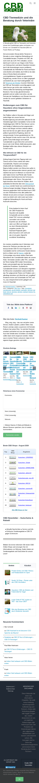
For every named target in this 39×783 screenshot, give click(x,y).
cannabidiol (28, 288)
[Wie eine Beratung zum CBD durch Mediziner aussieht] (7, 609)
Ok (19, 779)
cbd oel (9, 292)
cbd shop (14, 292)
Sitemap (10, 691)
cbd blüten (24, 290)
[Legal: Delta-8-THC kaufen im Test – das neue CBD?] (7, 600)
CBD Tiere (17, 288)
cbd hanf (30, 290)
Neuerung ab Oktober (13, 83)
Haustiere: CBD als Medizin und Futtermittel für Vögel (22, 591)
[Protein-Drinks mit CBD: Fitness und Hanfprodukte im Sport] (7, 571)
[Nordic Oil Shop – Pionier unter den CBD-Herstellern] (7, 580)
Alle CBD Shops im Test (19, 510)
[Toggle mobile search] (31, 3)
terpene (30, 292)
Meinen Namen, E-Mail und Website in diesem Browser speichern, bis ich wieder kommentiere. (17, 427)
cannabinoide (7, 290)
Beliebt (11, 565)
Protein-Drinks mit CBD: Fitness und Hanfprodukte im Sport (22, 571)
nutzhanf (25, 292)
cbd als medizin (16, 290)
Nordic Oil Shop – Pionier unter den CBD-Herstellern (22, 581)
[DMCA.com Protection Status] (10, 767)
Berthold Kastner (10, 286)
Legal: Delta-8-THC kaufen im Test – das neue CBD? (22, 600)
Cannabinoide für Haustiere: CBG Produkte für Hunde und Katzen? (15, 365)
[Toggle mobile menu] (35, 3)
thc (34, 292)
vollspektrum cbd (8, 293)
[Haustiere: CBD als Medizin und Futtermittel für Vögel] (7, 590)
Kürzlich (27, 565)
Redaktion (7, 637)
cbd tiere (19, 292)
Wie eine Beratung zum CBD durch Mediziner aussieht (21, 610)
